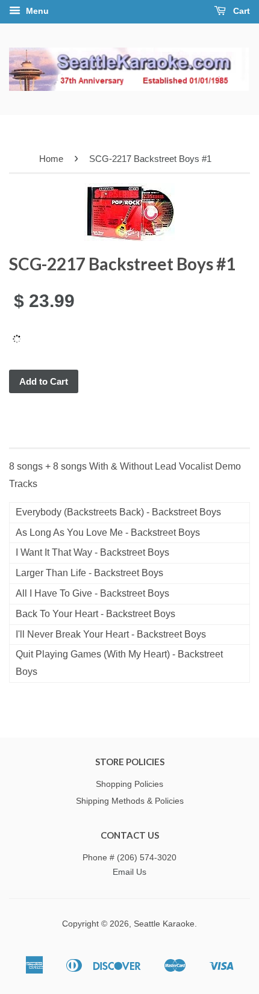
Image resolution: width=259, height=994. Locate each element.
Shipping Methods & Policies (130, 801)
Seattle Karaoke (164, 923)
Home (51, 159)
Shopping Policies (129, 784)
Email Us (129, 872)
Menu (36, 11)
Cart (240, 11)
